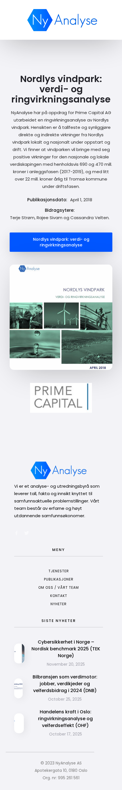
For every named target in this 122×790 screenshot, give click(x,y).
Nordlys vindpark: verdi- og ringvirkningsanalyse (61, 242)
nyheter (59, 604)
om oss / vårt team (58, 587)
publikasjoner (58, 579)
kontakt (58, 595)
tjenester (59, 571)
